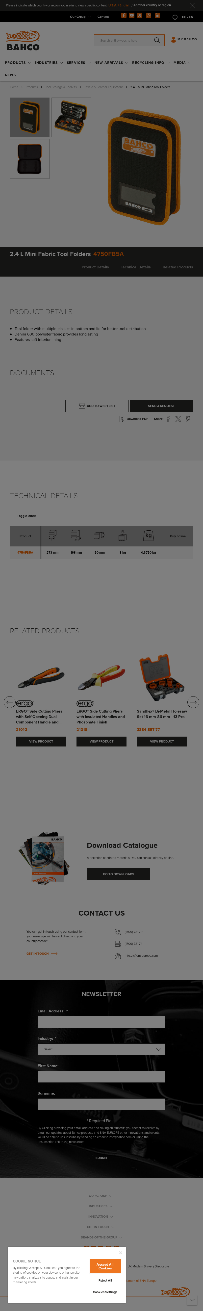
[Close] (120, 1252)
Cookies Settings (105, 1292)
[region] (67, 1275)
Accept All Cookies (105, 1266)
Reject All (105, 1280)
